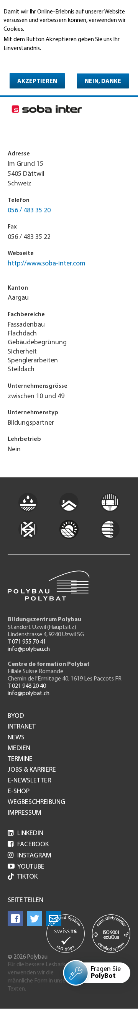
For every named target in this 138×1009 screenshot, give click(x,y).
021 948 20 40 (29, 686)
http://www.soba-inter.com (46, 263)
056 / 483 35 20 (29, 210)
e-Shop (19, 791)
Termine (20, 759)
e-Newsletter (29, 780)
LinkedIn (25, 833)
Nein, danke (103, 81)
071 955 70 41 (29, 642)
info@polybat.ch (28, 693)
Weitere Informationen (36, 58)
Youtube (26, 867)
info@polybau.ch (29, 649)
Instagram (29, 855)
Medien (19, 748)
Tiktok (27, 877)
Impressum (24, 813)
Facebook (28, 844)
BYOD (16, 716)
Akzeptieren (37, 81)
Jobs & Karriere (32, 770)
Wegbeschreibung (36, 802)
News (16, 737)
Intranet (22, 727)
